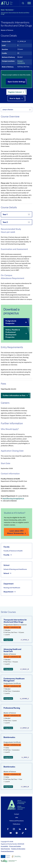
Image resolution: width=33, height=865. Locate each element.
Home (2, 10)
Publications (16, 824)
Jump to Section (7, 109)
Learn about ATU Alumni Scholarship (15, 532)
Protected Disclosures (7, 851)
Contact (16, 814)
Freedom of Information (18, 849)
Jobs (16, 817)
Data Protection (5, 849)
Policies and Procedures (16, 821)
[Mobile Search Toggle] (23, 3)
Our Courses (9, 10)
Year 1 (5, 214)
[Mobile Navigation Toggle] (29, 3)
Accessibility (4, 846)
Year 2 (5, 222)
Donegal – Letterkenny (21, 62)
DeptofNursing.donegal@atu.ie (13, 498)
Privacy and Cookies (15, 846)
